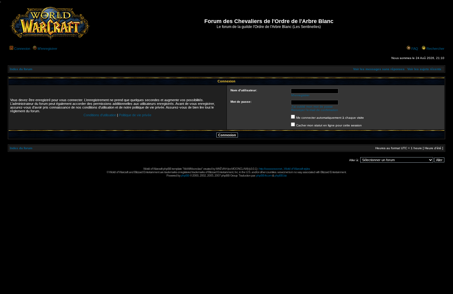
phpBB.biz (281, 175)
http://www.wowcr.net (270, 168)
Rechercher (435, 48)
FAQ (414, 48)
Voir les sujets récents (424, 69)
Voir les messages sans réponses (379, 69)
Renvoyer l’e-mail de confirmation (314, 110)
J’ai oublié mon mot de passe (312, 106)
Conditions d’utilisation (100, 115)
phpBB (185, 175)
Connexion (22, 48)
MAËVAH (221, 168)
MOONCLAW (239, 168)
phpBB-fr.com (263, 175)
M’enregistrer (47, 48)
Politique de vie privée (135, 115)
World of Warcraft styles (297, 168)
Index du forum (21, 69)
